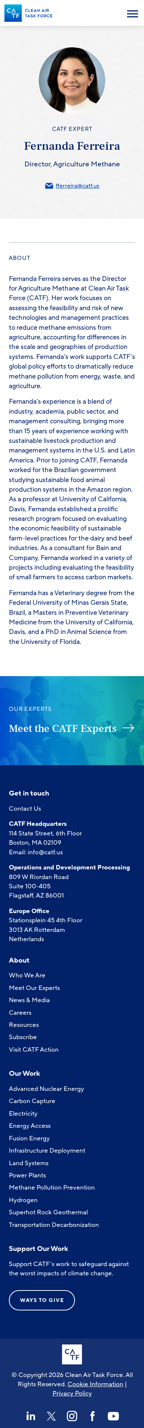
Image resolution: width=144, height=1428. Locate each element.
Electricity (23, 1113)
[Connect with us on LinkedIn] (31, 1416)
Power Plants (27, 1175)
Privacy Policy (72, 1393)
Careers (20, 1012)
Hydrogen (23, 1200)
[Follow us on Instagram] (72, 1416)
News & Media (29, 1000)
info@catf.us (45, 852)
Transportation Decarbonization (54, 1225)
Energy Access (30, 1126)
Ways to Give (42, 1300)
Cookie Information (95, 1384)
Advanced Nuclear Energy (46, 1089)
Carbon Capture (32, 1101)
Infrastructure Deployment (47, 1150)
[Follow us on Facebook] (93, 1416)
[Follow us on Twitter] (51, 1416)
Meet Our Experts (34, 988)
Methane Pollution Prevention (52, 1187)
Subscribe (23, 1037)
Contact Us (25, 808)
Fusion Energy (29, 1138)
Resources (24, 1025)
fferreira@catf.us (77, 186)
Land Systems (28, 1163)
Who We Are (27, 975)
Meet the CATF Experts (63, 729)
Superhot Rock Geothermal (48, 1212)
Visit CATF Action (34, 1049)
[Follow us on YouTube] (113, 1416)
